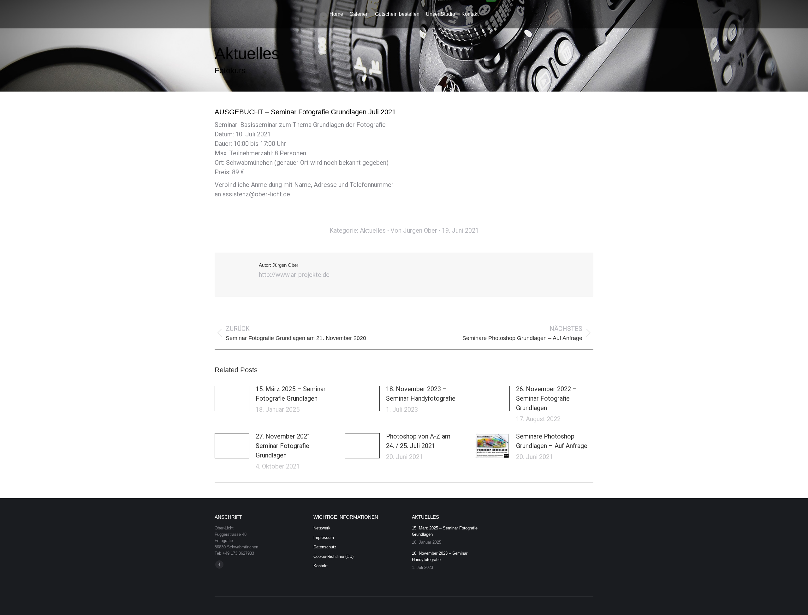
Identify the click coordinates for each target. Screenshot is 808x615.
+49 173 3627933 (238, 553)
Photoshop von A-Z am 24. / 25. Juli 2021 (418, 441)
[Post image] (232, 398)
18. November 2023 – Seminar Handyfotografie (420, 393)
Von (413, 230)
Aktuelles (373, 230)
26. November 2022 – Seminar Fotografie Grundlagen (546, 398)
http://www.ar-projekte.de (294, 274)
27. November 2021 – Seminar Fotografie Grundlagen (286, 446)
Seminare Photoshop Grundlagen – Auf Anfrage (551, 441)
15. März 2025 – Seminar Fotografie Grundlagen (291, 393)
